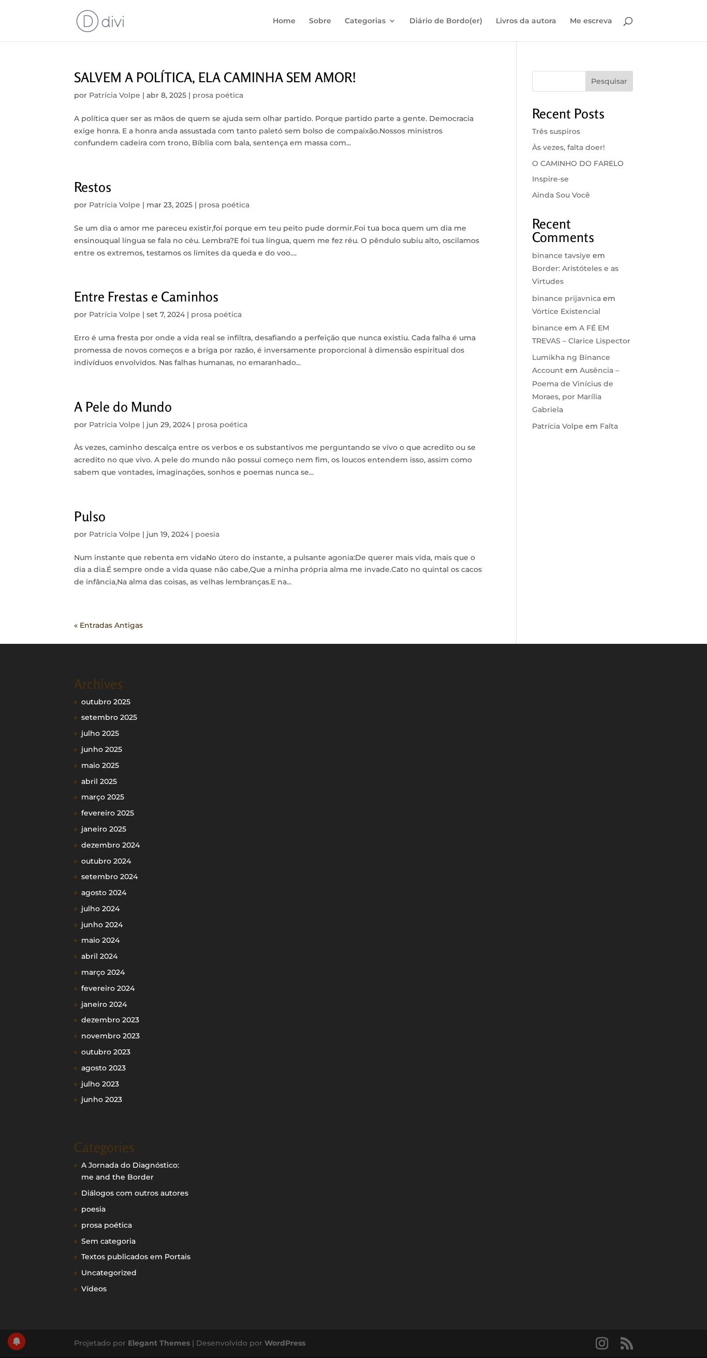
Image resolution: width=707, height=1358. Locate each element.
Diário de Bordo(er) (445, 21)
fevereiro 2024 (108, 988)
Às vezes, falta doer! (568, 147)
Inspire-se (550, 179)
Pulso (90, 516)
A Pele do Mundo (123, 407)
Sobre (320, 21)
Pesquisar (609, 81)
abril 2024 (99, 956)
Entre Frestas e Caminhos (146, 297)
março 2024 (103, 972)
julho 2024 (100, 908)
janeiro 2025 (103, 829)
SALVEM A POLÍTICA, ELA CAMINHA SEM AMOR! (215, 77)
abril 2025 (99, 781)
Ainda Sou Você (561, 195)
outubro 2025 (105, 701)
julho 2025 (100, 733)
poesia (207, 534)
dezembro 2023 (110, 1019)
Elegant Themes (159, 1343)
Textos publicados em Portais (135, 1256)
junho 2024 (102, 924)
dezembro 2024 (110, 845)
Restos (92, 187)
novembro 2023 (110, 1035)
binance (547, 328)
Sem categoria (108, 1241)
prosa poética (218, 95)
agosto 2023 (103, 1068)
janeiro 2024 (104, 1004)
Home (284, 21)
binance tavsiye (561, 255)
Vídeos (94, 1288)
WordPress (284, 1343)
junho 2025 (101, 749)
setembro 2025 (109, 717)
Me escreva (591, 21)
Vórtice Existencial (566, 311)
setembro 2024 (109, 876)
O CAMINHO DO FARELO (578, 163)
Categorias (365, 21)
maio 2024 (100, 940)
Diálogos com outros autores (134, 1193)
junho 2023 (101, 1099)
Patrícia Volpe (114, 95)
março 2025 (102, 797)
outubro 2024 (106, 861)
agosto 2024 (103, 892)
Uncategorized (109, 1272)
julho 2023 (100, 1084)
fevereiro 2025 (107, 813)
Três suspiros (556, 131)
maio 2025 (100, 765)
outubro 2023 (105, 1052)
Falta (609, 426)
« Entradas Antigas (108, 625)
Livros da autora (526, 21)
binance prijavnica (566, 298)
